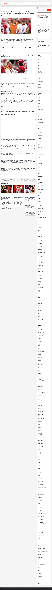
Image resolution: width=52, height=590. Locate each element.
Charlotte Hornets (40, 176)
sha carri (39, 491)
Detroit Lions (40, 207)
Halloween (39, 259)
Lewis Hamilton (40, 329)
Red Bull (39, 466)
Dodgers (39, 214)
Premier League (25, 2)
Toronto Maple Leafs (41, 535)
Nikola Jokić (40, 404)
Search (38, 7)
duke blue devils (40, 218)
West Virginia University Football (43, 564)
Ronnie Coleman (40, 472)
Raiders (39, 462)
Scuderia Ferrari (40, 488)
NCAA (39, 377)
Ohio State (39, 415)
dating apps (39, 201)
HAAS (39, 258)
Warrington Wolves (41, 554)
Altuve (39, 103)
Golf (38, 253)
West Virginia (40, 561)
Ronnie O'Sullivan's (41, 474)
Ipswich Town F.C (40, 277)
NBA (18, 2)
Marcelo (39, 350)
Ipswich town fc (40, 278)
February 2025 (40, 74)
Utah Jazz (39, 544)
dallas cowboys (40, 198)
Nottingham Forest (41, 411)
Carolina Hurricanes (41, 167)
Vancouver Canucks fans (41, 548)
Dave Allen (39, 202)
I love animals (40, 268)
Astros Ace (39, 113)
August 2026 (40, 56)
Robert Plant (40, 468)
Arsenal (39, 110)
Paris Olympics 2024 (41, 437)
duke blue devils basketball (42, 220)
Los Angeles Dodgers (41, 332)
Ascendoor (14, 588)
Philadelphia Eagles (40, 446)
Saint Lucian (40, 478)
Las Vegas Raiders (40, 322)
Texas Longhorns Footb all (42, 523)
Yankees (39, 583)
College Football (40, 189)
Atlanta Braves (40, 115)
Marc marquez (40, 348)
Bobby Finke (40, 135)
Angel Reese (40, 106)
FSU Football (40, 242)
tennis (39, 520)
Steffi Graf (39, 509)
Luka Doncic (40, 341)
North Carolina (40, 408)
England (39, 224)
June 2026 (39, 59)
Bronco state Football (41, 150)
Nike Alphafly (40, 402)
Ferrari (39, 230)
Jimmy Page (39, 290)
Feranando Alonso (40, 227)
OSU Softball (40, 433)
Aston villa (39, 112)
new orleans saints (40, 386)
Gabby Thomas (40, 246)
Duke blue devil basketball (42, 217)
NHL (38, 401)
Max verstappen (40, 354)
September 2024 (40, 81)
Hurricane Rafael (40, 265)
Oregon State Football (41, 430)
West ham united (40, 558)
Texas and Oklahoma (7, 176)
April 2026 (39, 62)
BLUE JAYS (39, 134)
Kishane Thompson (41, 310)
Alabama (39, 100)
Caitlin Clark (40, 163)
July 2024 (39, 84)
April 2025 (39, 71)
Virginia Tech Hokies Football (42, 551)
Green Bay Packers (41, 256)
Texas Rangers (40, 525)
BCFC (39, 125)
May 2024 (39, 87)
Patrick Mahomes (40, 439)
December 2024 (40, 77)
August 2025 (40, 65)
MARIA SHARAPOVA (41, 351)
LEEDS (39, 326)
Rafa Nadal (39, 459)
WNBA (39, 570)
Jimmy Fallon (40, 288)
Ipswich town (40, 275)
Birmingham (40, 131)
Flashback (39, 233)
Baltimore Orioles (40, 122)
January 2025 (40, 75)
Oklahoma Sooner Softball (42, 420)
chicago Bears (40, 180)
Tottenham (39, 538)
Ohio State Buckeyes (41, 417)
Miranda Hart (40, 367)
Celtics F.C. (39, 173)
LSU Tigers (39, 96)
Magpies (39, 342)
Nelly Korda (39, 383)
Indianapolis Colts (40, 271)
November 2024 (40, 78)
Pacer (39, 436)
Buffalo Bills (39, 153)
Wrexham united (40, 577)
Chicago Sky (40, 183)
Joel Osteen (39, 291)
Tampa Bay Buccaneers (41, 513)
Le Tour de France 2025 (41, 323)
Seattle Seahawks (40, 490)
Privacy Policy (44, 2)
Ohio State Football (41, 418)
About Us (16, 4)
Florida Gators (40, 234)
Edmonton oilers (40, 221)
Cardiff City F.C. (40, 164)
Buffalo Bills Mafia (40, 154)
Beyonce (39, 129)
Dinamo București (40, 211)
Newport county (40, 396)
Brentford (39, 145)
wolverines (39, 573)
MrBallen (39, 373)
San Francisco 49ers (41, 484)
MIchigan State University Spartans (43, 361)
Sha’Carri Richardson (41, 494)
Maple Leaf (39, 347)
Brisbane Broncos (40, 147)
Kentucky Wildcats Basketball (42, 307)
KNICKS (39, 312)
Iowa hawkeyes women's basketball (43, 274)
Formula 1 (39, 239)
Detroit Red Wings (40, 208)
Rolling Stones (40, 471)
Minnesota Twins (40, 364)
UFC (38, 541)
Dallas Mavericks (40, 199)
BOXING (39, 144)
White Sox (39, 567)
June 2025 (39, 68)
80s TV (39, 97)
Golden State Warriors (41, 252)
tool (38, 529)
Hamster (39, 261)
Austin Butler (40, 119)
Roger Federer (40, 469)
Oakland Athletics (40, 414)
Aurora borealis (40, 118)
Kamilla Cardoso (40, 300)
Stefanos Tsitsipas (40, 507)
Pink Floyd (39, 449)
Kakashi (39, 297)
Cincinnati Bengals (40, 185)
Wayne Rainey (40, 557)
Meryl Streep (40, 357)
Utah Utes (39, 545)
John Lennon (40, 294)
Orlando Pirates (40, 431)
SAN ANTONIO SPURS (41, 481)
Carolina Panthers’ (40, 170)
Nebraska (39, 379)
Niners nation (40, 405)
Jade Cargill (39, 281)
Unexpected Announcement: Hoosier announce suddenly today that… (18, 195)
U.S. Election (40, 539)
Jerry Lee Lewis (40, 287)
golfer (39, 255)
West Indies (39, 560)
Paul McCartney (40, 440)
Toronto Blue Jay (40, 532)
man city (39, 344)
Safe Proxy (39, 48)
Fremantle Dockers (41, 240)
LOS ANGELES (40, 331)
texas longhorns (40, 522)
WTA (37, 2)
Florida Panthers (40, 236)
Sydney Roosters (40, 510)
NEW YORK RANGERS (41, 392)
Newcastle (39, 395)
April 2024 (39, 88)
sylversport (4, 3)
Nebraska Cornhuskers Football (42, 380)
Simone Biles (40, 497)
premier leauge (40, 455)
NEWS (39, 398)
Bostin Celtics (40, 138)
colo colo (39, 192)
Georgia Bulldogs (40, 249)
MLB (34, 2)
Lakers (39, 316)
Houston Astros (40, 262)
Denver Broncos (40, 204)
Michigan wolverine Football (42, 363)
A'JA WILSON (40, 99)
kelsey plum (39, 306)
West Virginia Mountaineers (42, 563)
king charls (39, 309)
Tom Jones (39, 528)
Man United (39, 345)
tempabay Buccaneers (41, 516)
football (39, 237)
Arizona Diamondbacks (41, 109)
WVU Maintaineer (40, 580)
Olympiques (39, 427)
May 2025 (39, 69)
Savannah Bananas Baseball (42, 487)
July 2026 (39, 58)
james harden (40, 284)
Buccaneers (39, 151)
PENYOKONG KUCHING (41, 443)
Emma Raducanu (40, 223)
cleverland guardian (41, 94)
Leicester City (40, 328)
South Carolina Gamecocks (42, 500)
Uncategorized (31, 2)
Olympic (39, 424)
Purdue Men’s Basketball (41, 456)
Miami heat (39, 360)
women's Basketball (41, 574)
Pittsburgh (39, 450)
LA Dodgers (39, 313)
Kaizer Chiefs (40, 296)
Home (16, 2)
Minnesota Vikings (40, 366)
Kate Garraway (40, 303)
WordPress (21, 588)
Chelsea (39, 179)
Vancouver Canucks (41, 547)
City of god (39, 186)
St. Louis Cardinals (40, 504)
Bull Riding (39, 157)
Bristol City (39, 148)
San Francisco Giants (41, 485)
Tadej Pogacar (40, 512)
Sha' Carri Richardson (41, 493)
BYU (38, 160)
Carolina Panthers (40, 169)
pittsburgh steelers (40, 452)
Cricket (39, 195)
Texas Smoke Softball (41, 526)
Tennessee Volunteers (41, 519)
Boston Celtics (40, 141)
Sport (2, 175)
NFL (21, 2)
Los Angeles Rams (40, 335)
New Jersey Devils (40, 385)
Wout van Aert (40, 576)
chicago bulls (40, 182)
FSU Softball (40, 243)
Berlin (39, 128)
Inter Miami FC (40, 272)
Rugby (39, 475)
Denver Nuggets (40, 205)
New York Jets (40, 389)
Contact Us (20, 4)
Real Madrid (39, 465)
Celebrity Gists (40, 172)
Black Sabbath (40, 132)
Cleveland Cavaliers (41, 188)
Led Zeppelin (40, 325)
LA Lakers (39, 315)
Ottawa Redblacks (40, 434)
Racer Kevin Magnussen (41, 458)
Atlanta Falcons (40, 116)
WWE (40, 2)
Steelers (39, 506)
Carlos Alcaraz (40, 166)
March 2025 (40, 72)
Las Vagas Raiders (40, 319)
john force (39, 293)
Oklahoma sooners (40, 421)
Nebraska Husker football (41, 382)
